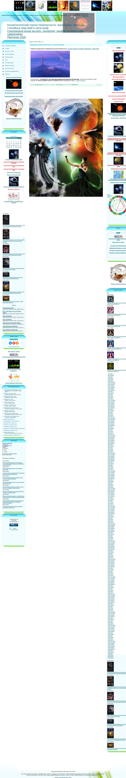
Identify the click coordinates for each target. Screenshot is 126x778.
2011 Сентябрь (111, 400)
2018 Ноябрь (111, 526)
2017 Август (111, 504)
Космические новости (9, 430)
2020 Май (110, 553)
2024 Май (110, 621)
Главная (31, 41)
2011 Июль (110, 397)
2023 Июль (110, 609)
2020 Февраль (111, 548)
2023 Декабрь (111, 616)
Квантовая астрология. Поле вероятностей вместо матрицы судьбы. (13, 269)
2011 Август (111, 398)
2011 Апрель (111, 393)
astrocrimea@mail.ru (92, 775)
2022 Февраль (111, 584)
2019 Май (110, 535)
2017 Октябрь (111, 507)
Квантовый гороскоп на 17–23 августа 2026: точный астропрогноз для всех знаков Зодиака (14, 241)
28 (16, 147)
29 (18, 147)
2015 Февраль (111, 460)
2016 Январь (111, 476)
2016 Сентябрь (111, 488)
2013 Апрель (111, 428)
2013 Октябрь (111, 437)
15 (18, 143)
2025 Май (110, 635)
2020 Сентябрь (111, 559)
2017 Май (110, 500)
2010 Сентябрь (111, 382)
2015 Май (110, 465)
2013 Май (110, 429)
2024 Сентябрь (111, 625)
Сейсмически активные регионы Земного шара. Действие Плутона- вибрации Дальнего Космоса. (13, 502)
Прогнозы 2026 (16, 37)
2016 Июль (110, 485)
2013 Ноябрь (111, 438)
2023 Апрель (111, 604)
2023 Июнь (110, 607)
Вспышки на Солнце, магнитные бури (13, 428)
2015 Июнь (110, 466)
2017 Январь (111, 494)
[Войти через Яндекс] (13, 343)
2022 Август (111, 593)
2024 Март (110, 618)
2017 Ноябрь (111, 509)
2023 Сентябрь (111, 612)
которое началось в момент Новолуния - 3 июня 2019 (83, 49)
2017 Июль (110, 503)
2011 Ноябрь (111, 403)
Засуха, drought (8, 402)
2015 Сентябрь (111, 471)
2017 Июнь (110, 501)
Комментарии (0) (74, 84)
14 (16, 143)
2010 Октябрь (111, 384)
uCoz (70, 777)
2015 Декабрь (111, 475)
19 (11, 145)
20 (13, 145)
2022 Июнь (110, 590)
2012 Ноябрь (111, 421)
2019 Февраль (111, 531)
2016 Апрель (111, 481)
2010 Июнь (110, 378)
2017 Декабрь (111, 510)
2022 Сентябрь (111, 594)
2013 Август (111, 434)
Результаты (5, 453)
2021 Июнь (110, 572)
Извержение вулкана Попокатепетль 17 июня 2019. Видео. (47, 45)
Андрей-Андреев (59, 84)
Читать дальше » (81, 80)
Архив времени (8, 432)
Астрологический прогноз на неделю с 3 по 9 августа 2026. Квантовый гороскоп (13, 292)
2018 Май (110, 518)
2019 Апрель (111, 534)
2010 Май (110, 376)
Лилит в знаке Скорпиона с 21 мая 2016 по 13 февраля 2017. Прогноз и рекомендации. (14, 496)
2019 (35, 41)
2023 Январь (111, 600)
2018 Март (110, 515)
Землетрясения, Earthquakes (11, 389)
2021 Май (110, 571)
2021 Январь (111, 565)
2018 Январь (111, 512)
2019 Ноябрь (111, 544)
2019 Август (111, 540)
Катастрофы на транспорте (11, 421)
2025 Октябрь (111, 643)
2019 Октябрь (111, 543)
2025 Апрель (111, 634)
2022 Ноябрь (111, 597)
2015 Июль (110, 468)
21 (16, 145)
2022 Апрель (111, 587)
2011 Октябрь (111, 401)
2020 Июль (110, 556)
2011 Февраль (111, 390)
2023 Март (110, 603)
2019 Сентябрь (111, 541)
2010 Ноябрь (111, 385)
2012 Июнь (110, 413)
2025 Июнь (110, 637)
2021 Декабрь (111, 581)
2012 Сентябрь (111, 418)
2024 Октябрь (111, 626)
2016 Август (111, 487)
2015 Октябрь (111, 472)
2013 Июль (110, 432)
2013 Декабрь (111, 440)
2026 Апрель (111, 651)
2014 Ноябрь (111, 456)
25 (9, 147)
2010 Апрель (111, 375)
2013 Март (110, 426)
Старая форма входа (13, 346)
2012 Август (111, 416)
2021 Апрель (111, 569)
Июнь (39, 41)
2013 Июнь (110, 431)
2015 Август (111, 469)
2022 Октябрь (111, 596)
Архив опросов (13, 453)
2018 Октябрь (111, 525)
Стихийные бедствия (9, 426)
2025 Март (110, 632)
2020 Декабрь (111, 563)
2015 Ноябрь (111, 473)
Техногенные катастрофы (10, 416)
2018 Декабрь (111, 528)
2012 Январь (111, 406)
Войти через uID (13, 339)
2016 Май (110, 482)
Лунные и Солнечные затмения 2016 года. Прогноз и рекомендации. (13, 492)
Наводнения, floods (8, 396)
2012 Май (110, 412)
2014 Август (111, 451)
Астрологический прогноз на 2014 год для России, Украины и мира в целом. (13, 487)
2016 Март (110, 479)
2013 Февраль (111, 425)
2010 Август (111, 381)
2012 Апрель (111, 410)
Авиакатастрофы (8, 419)
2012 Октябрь (111, 419)
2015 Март (110, 462)
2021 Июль (110, 574)
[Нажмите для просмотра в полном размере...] (50, 77)
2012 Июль (110, 415)
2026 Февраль (111, 649)
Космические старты (9, 422)
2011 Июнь (110, 396)
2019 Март (110, 532)
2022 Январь (111, 582)
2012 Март (110, 409)
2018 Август (111, 522)
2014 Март (110, 444)
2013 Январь (111, 423)
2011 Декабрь (111, 404)
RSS (87, 16)
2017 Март (110, 497)
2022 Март (110, 585)
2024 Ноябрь (111, 628)
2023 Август (111, 610)
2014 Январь (111, 441)
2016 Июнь (110, 484)
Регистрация (84, 15)
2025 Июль (110, 638)
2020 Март (110, 550)
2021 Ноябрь (111, 579)
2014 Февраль (111, 443)
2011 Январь (111, 388)
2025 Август (111, 640)
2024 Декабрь (111, 629)
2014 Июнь (110, 448)
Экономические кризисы (10, 407)
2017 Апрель (111, 498)
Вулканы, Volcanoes (9, 393)
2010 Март (110, 373)
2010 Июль (110, 379)
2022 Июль (110, 591)
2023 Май (110, 606)
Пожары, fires (7, 399)
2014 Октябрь (111, 454)
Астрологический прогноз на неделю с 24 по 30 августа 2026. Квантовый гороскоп (14, 226)
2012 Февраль (111, 407)
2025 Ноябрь (111, 644)
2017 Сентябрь (111, 506)
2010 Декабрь (111, 387)
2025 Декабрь (111, 646)
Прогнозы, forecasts (9, 424)
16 (20, 143)
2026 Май (110, 653)
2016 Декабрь (111, 493)
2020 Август (111, 557)
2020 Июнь (110, 554)
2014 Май (110, 447)
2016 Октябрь (111, 490)
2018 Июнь (110, 519)
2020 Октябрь (111, 560)
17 (7, 145)
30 (20, 147)
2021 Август (111, 575)
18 (9, 145)
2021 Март (110, 568)
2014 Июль (110, 450)
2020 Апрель (111, 551)
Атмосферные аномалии (10, 413)
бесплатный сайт (63, 777)
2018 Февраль (111, 513)
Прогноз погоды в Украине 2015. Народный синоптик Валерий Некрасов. (13, 473)
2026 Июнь (110, 654)
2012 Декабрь (111, 422)
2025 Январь (111, 631)
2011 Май (110, 394)
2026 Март (110, 650)
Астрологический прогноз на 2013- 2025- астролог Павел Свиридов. (13, 478)
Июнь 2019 (14, 136)
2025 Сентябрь (111, 641)
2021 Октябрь (111, 578)
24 (7, 147)
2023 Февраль (111, 601)
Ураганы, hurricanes (9, 405)
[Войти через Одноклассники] (17, 343)
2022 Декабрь (111, 599)
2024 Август (111, 624)
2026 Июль (110, 656)
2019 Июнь (110, 537)
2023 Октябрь (111, 613)
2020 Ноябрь (111, 562)
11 (9, 143)
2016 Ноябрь (111, 491)
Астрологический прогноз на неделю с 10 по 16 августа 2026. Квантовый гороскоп (14, 254)
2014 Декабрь (111, 457)
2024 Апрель (111, 619)
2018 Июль (110, 521)
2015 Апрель (111, 463)
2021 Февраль (111, 566)
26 (11, 147)
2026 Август (111, 657)
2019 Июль (110, 538)
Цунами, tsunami (8, 410)
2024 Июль (110, 622)
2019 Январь (111, 529)
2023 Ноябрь (111, 615)
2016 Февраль (111, 478)
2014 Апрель (111, 446)
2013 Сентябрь (111, 435)
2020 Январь (111, 547)
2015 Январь (111, 459)
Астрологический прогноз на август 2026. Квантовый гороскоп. (13, 302)
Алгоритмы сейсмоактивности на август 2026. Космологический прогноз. (13, 278)
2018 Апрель (111, 516)
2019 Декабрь (111, 546)
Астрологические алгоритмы (11, 435)
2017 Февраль (111, 496)
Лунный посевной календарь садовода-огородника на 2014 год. (13, 507)
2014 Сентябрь (111, 453)
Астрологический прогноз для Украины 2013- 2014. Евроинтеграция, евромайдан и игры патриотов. (13, 464)
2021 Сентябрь (111, 576)
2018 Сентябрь (111, 523)
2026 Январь (111, 647)
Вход (84, 16)
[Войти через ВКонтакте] (10, 343)
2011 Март (110, 391)
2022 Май (110, 588)
